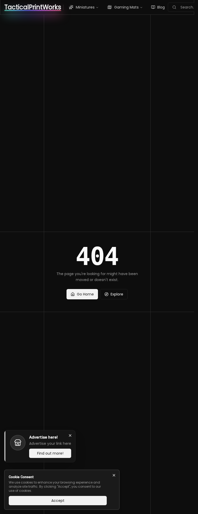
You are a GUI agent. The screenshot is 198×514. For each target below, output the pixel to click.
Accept (57, 500)
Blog (161, 7)
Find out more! (50, 453)
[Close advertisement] (70, 435)
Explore (117, 294)
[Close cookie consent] (114, 475)
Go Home (85, 294)
